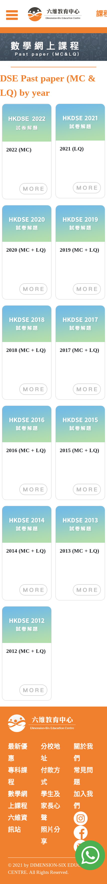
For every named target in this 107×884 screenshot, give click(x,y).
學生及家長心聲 (50, 805)
